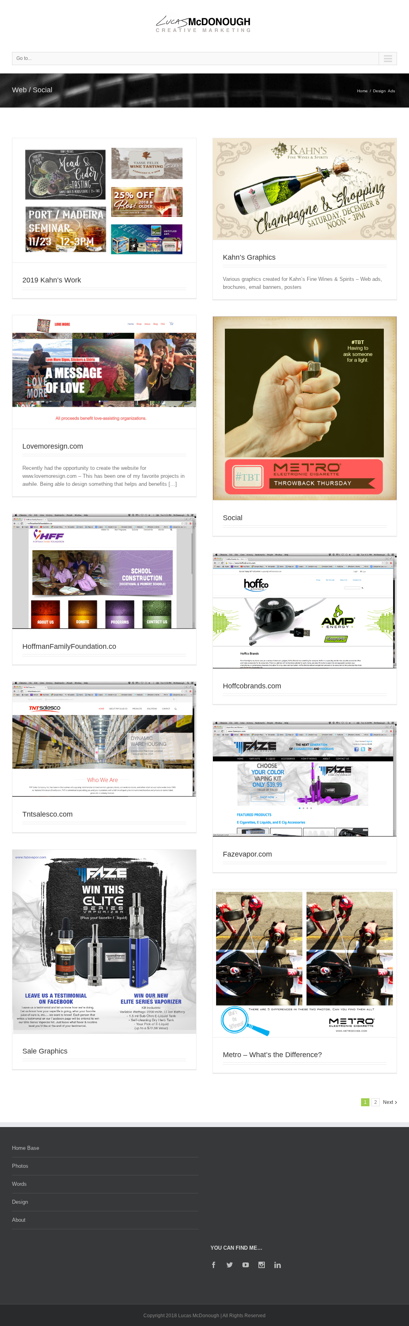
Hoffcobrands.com (252, 686)
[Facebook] (213, 1265)
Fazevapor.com (247, 854)
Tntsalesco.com (47, 814)
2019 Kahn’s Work (51, 280)
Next (388, 1102)
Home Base (25, 1148)
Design (379, 91)
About (19, 1220)
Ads (391, 91)
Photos (20, 1166)
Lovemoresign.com (52, 446)
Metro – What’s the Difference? (272, 1055)
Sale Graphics (45, 1051)
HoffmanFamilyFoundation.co (69, 646)
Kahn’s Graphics (249, 257)
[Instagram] (261, 1265)
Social (232, 518)
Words (19, 1184)
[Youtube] (245, 1265)
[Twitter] (229, 1265)
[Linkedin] (277, 1265)
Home (362, 91)
